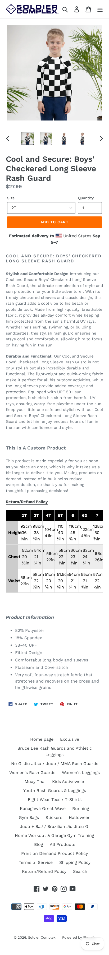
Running (80, 808)
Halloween (79, 817)
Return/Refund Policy (27, 501)
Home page (41, 739)
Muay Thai (35, 781)
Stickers (54, 817)
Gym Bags (29, 817)
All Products (62, 844)
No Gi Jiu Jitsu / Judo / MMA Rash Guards (54, 763)
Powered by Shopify (79, 937)
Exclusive (69, 739)
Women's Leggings (81, 772)
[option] (28, 138)
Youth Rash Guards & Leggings (54, 790)
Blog (38, 844)
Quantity (86, 198)
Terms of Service (36, 862)
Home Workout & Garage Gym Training (54, 835)
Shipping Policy (74, 862)
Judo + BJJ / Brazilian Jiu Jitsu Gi (54, 826)
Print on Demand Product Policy (54, 853)
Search (80, 871)
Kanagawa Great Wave (43, 808)
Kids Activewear (68, 781)
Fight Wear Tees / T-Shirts (54, 799)
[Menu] (100, 9)
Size (11, 198)
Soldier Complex (42, 937)
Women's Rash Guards (32, 772)
